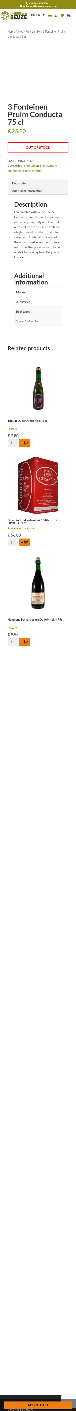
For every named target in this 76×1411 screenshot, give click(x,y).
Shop (20, 31)
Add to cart (38, 1405)
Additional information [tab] (27, 190)
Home (11, 31)
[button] (38, 15)
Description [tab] (19, 183)
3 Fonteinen (31, 165)
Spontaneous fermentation (25, 170)
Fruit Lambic (33, 31)
